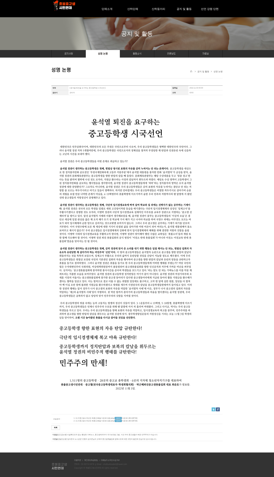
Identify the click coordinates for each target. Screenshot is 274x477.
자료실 (205, 53)
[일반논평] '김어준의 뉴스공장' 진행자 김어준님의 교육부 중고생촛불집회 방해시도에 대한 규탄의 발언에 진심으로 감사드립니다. (108, 439)
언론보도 (171, 53)
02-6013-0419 (87, 464)
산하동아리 (158, 9)
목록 (55, 428)
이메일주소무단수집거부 (110, 460)
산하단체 (132, 9)
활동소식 (137, 53)
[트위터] (213, 409)
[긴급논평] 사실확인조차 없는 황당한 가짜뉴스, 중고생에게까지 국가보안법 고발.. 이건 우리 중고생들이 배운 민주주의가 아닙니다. (108, 435)
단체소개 (107, 9)
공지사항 (68, 53)
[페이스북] (218, 409)
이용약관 (77, 460)
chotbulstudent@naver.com (115, 464)
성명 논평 (103, 53)
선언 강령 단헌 (210, 9)
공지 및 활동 (184, 9)
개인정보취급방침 (91, 460)
